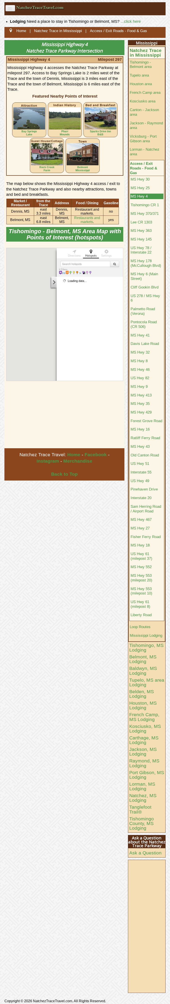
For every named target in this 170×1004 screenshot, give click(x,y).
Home (73, 454)
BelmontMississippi (82, 169)
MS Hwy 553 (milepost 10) (141, 591)
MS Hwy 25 (140, 188)
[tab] (74, 253)
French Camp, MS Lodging (144, 717)
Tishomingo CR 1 (145, 205)
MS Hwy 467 (141, 519)
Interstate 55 (141, 472)
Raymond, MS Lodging (144, 763)
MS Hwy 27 (140, 528)
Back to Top (64, 474)
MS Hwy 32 (140, 352)
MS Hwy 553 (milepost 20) (141, 577)
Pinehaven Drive (144, 489)
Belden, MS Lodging (141, 694)
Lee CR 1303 (141, 222)
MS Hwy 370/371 (145, 213)
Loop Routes (140, 627)
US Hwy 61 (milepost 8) (140, 604)
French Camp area (145, 92)
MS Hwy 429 (141, 412)
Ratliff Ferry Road (145, 438)
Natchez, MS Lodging (142, 798)
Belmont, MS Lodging (142, 659)
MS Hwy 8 (139, 361)
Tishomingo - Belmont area (141, 64)
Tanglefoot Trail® (140, 809)
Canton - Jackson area (144, 112)
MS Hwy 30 (140, 179)
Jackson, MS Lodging (143, 751)
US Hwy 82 (140, 378)
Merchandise (77, 461)
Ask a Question (145, 852)
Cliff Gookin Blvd (144, 287)
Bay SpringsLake (29, 133)
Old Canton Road (145, 455)
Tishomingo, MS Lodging (146, 647)
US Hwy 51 (140, 463)
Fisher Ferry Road (146, 537)
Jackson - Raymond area (146, 125)
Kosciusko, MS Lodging (145, 728)
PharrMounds (65, 133)
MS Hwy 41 (140, 335)
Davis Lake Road (145, 343)
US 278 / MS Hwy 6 (145, 298)
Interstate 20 (141, 498)
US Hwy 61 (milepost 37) (141, 556)
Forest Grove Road (146, 421)
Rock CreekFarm (46, 169)
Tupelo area (139, 75)
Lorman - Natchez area (144, 151)
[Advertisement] (64, 415)
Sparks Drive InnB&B (100, 133)
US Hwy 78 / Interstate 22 (141, 250)
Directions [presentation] (74, 255)
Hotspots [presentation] (91, 255)
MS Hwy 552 (141, 567)
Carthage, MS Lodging (143, 740)
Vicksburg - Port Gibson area (143, 138)
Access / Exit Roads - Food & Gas (143, 168)
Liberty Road (141, 615)
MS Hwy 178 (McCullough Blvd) (146, 263)
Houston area (141, 84)
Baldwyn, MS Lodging (143, 670)
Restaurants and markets (87, 220)
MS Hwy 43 (140, 446)
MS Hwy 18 (140, 545)
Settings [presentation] (106, 255)
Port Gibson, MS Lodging (146, 775)
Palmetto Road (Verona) (143, 311)
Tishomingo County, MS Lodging (141, 823)
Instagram (48, 461)
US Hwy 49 (140, 481)
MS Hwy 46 (140, 369)
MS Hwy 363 (141, 230)
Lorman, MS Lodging (142, 786)
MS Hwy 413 (141, 395)
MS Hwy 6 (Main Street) (144, 276)
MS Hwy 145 (141, 239)
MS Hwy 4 (139, 196)
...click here (131, 21)
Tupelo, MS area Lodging (146, 682)
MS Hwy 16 (140, 429)
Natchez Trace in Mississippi (146, 53)
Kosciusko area (142, 101)
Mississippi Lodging (146, 635)
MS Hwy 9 (139, 386)
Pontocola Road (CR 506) (144, 324)
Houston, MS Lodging (143, 705)
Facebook (96, 454)
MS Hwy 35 (140, 403)
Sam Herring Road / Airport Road (146, 508)
